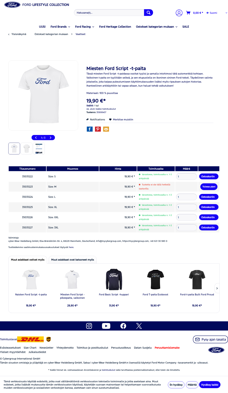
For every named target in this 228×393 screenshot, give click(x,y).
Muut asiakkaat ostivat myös (27, 259)
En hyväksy (176, 384)
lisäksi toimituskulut (106, 109)
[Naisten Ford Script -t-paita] (31, 279)
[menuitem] (113, 12)
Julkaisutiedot (37, 352)
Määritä (192, 384)
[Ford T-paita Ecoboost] (155, 279)
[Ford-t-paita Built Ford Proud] (197, 279)
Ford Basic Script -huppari (114, 294)
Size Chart (30, 347)
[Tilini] (177, 13)
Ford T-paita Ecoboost (155, 294)
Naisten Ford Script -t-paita (31, 294)
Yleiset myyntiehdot (13, 352)
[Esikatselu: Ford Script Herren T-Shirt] (14, 148)
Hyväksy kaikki (209, 384)
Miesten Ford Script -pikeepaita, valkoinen (72, 296)
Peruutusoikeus (121, 347)
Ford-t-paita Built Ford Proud (197, 294)
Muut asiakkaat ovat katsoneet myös (72, 259)
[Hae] (148, 12)
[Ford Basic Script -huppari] (114, 279)
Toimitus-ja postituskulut (92, 347)
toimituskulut (108, 370)
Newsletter (46, 347)
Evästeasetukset (10, 347)
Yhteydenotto (65, 347)
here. (71, 247)
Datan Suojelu (143, 347)
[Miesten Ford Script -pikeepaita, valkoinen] (72, 279)
